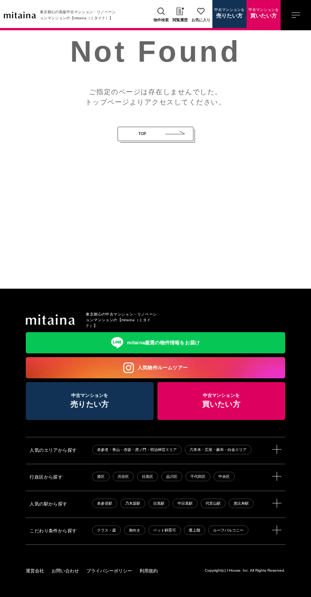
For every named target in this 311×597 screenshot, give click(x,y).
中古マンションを (229, 13)
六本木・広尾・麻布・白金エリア (218, 450)
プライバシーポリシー (109, 571)
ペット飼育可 (164, 530)
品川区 (171, 476)
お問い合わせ (65, 571)
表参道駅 (104, 503)
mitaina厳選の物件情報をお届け (163, 342)
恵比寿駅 (241, 503)
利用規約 (149, 571)
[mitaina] (50, 319)
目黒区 (147, 476)
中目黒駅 (185, 503)
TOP (142, 134)
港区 (101, 476)
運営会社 (35, 571)
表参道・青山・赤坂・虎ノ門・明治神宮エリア (137, 450)
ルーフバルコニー (228, 530)
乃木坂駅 (132, 503)
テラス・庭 (106, 530)
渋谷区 (123, 476)
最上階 (194, 530)
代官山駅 (213, 503)
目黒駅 (159, 503)
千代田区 (198, 476)
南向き (134, 530)
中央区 (224, 476)
